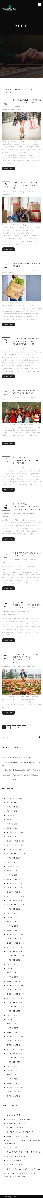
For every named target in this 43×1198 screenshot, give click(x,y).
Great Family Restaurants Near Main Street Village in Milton (27, 506)
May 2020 (12, 871)
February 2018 (15, 986)
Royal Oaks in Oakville (20, 1156)
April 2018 (13, 977)
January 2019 (14, 939)
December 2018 (15, 943)
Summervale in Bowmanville (23, 1169)
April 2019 (13, 926)
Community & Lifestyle (20, 1119)
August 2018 (13, 960)
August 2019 (13, 909)
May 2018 (12, 973)
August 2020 (14, 858)
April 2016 (12, 1079)
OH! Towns (29, 348)
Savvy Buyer (14, 1160)
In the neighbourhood (20, 1132)
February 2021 (15, 832)
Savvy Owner (14, 1165)
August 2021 (13, 807)
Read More (8, 168)
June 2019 (12, 917)
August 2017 (13, 1011)
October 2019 (14, 900)
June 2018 (12, 969)
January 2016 (14, 1092)
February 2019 (15, 934)
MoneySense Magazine (21, 225)
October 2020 (14, 849)
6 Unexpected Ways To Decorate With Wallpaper (20, 775)
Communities (15, 109)
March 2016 (13, 1083)
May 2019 (12, 922)
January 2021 (14, 837)
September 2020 (16, 854)
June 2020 (12, 866)
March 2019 (13, 930)
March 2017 (13, 1032)
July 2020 (12, 862)
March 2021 (13, 828)
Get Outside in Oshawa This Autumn (15, 780)
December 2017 (15, 994)
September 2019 (16, 905)
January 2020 (14, 888)
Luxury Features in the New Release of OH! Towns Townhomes (26, 341)
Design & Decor (16, 1124)
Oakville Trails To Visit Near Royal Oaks (16, 757)
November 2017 (15, 998)
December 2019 (15, 892)
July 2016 (12, 1066)
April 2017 (13, 1028)
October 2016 (14, 1054)
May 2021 (11, 820)
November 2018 (15, 947)
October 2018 (14, 952)
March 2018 (13, 981)
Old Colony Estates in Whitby (24, 1152)
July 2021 (12, 811)
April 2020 (13, 875)
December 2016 (15, 1045)
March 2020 (13, 879)
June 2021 (12, 815)
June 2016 (12, 1071)
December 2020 (15, 841)
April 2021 (12, 824)
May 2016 (11, 1075)
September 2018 (16, 956)
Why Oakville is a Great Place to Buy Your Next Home (26, 185)
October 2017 (14, 1003)
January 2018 (14, 990)
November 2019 (15, 896)
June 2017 (12, 1020)
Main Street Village (18, 1136)
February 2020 (15, 883)
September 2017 (16, 1007)
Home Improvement (18, 1128)
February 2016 (15, 1088)
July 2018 (12, 964)
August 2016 (13, 1062)
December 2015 (15, 1096)
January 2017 (14, 1041)
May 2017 (12, 1024)
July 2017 (12, 1015)
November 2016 (15, 1049)
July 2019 (12, 913)
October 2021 (14, 798)
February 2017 (15, 1037)
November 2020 (15, 845)
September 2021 (15, 803)
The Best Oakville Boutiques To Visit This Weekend (21, 770)
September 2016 (15, 1058)
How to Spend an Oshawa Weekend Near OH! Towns (26, 460)
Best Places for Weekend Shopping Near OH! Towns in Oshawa (27, 605)
